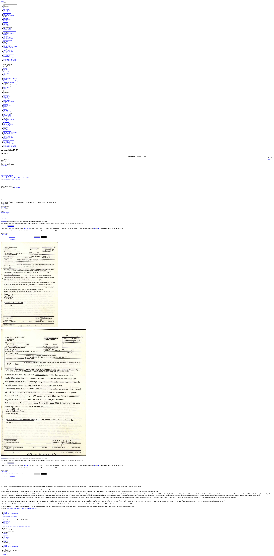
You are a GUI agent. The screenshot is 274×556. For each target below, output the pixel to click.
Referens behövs (12, 239)
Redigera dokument (5, 212)
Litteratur (5, 22)
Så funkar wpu (6, 43)
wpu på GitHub (6, 37)
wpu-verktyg (6, 32)
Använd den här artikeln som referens (11, 58)
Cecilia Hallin (13, 177)
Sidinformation (6, 56)
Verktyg (5, 49)
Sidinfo (5, 63)
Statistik (5, 20)
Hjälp (4, 42)
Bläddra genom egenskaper (9, 59)
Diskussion (5, 69)
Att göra (5, 23)
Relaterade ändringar (8, 51)
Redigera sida (4, 218)
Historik (5, 74)
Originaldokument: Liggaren (7, 175)
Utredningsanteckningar (8, 33)
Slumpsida (5, 24)
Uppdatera (5, 75)
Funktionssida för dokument (9, 31)
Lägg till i (6, 176)
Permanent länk (6, 55)
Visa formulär (6, 71)
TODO (5, 34)
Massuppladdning (7, 29)
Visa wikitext (6, 73)
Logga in (5, 88)
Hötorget (12, 179)
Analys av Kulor (7, 13)
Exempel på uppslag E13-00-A (10, 46)
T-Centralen (17, 179)
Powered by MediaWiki (8, 526)
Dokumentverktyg (7, 27)
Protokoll (5, 11)
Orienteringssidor (7, 19)
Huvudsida (5, 18)
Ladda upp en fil (7, 28)
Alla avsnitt (6, 9)
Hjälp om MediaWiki (8, 47)
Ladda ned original (5, 213)
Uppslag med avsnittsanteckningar (11, 80)
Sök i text (5, 41)
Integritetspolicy (7, 521)
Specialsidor (6, 52)
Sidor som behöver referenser (10, 78)
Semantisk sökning (7, 40)
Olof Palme (20, 177)
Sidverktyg (5, 66)
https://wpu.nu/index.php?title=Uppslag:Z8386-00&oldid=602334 (22, 508)
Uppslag (5, 68)
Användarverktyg (7, 86)
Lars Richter (7, 177)
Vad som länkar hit (7, 50)
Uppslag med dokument (8, 15)
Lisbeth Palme (26, 177)
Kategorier (5, 77)
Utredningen (6, 6)
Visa (4, 70)
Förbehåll (5, 523)
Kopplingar (6, 83)
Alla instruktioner (7, 45)
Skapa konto (6, 87)
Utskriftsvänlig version (8, 54)
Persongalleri (6, 7)
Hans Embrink (4, 165)
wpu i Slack (6, 36)
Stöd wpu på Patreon (8, 38)
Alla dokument (6, 10)
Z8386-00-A (17, 187)
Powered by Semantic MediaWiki (22, 526)
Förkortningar (6, 14)
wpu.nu (2, 1)
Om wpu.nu (6, 522)
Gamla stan (6, 179)
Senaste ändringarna (7, 25)
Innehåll (5, 16)
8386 (269, 159)
